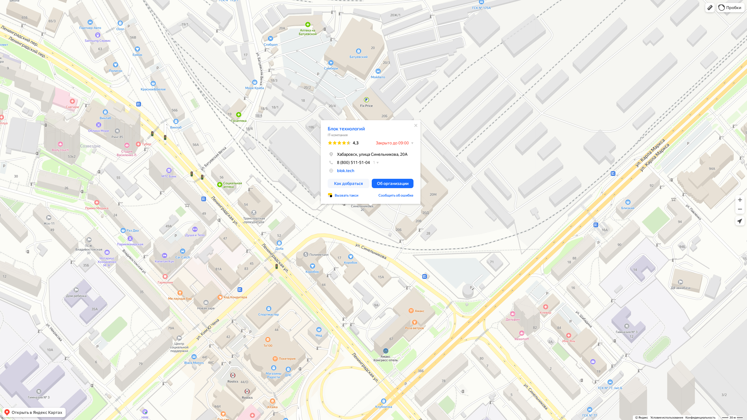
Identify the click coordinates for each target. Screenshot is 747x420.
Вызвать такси (346, 195)
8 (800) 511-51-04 (353, 162)
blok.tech (345, 170)
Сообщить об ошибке (395, 195)
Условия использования (666, 417)
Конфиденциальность (700, 417)
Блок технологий (346, 129)
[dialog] (370, 162)
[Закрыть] (415, 125)
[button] (710, 7)
